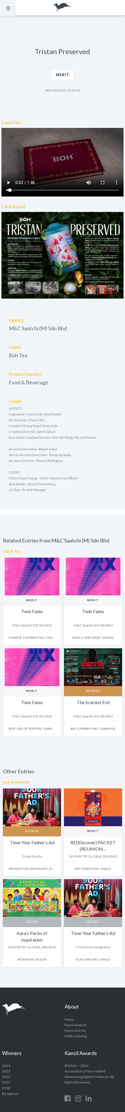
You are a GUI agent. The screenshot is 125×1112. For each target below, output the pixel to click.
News (69, 1019)
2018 (6, 1088)
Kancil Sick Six (75, 1030)
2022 (6, 1076)
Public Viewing (76, 1036)
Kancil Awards (62, 7)
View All (12, 551)
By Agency (10, 1093)
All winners (16, 782)
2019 (6, 1082)
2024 (6, 1065)
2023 (6, 1071)
